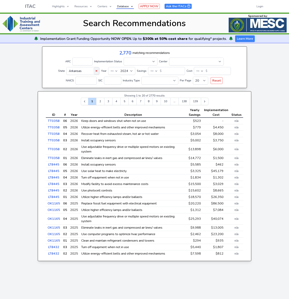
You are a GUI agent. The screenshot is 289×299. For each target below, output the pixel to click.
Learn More (245, 39)
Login (260, 6)
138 (184, 101)
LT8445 (53, 164)
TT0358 (54, 121)
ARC (68, 61)
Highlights (58, 6)
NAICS (70, 80)
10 (165, 101)
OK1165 (54, 203)
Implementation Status (108, 61)
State (61, 71)
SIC (100, 80)
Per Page (185, 80)
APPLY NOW (149, 6)
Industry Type (131, 80)
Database (123, 6)
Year (104, 71)
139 (195, 101)
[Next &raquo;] (204, 101)
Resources (81, 6)
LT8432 (53, 247)
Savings (141, 71)
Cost (189, 71)
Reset (216, 80)
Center (163, 61)
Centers (102, 6)
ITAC (30, 6)
